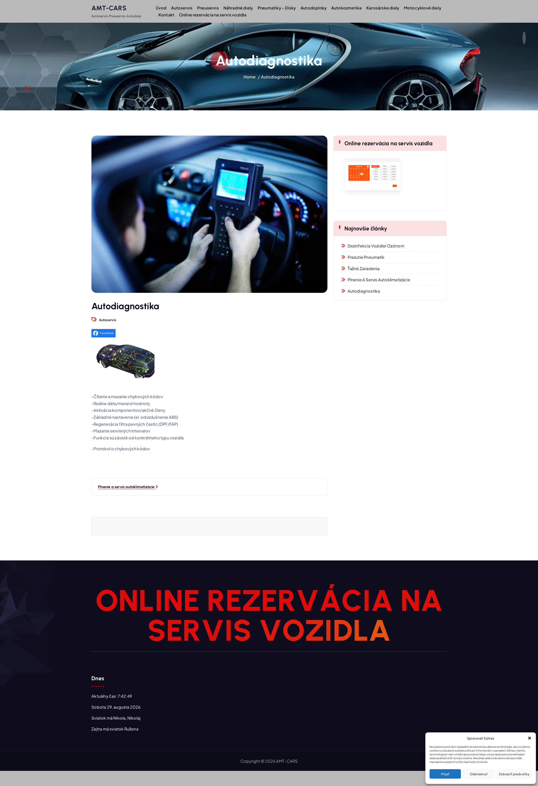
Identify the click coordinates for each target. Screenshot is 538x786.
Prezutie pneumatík (366, 257)
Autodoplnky (314, 7)
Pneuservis (208, 7)
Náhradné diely (238, 7)
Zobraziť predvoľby (514, 774)
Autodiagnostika (277, 76)
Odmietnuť (478, 774)
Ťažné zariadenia (364, 268)
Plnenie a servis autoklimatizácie (379, 279)
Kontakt (166, 14)
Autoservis (182, 7)
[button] (529, 738)
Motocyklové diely (422, 7)
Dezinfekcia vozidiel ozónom (376, 245)
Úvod (161, 7)
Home (250, 76)
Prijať (445, 774)
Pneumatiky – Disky (277, 7)
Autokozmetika (346, 7)
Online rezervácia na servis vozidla (213, 14)
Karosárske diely (382, 7)
